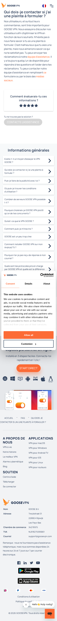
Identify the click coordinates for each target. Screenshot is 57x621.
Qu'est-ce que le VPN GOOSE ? (19, 221)
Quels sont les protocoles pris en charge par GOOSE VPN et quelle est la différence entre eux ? (24, 269)
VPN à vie (7, 447)
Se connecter (9, 486)
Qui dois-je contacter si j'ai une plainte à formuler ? (23, 171)
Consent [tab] (10, 283)
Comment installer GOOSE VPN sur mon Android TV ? (23, 246)
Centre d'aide (9, 476)
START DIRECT (28, 368)
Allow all (28, 335)
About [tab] (46, 283)
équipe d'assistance (39, 56)
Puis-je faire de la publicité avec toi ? (22, 180)
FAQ (23, 418)
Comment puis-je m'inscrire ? (18, 228)
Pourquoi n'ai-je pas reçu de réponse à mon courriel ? (25, 257)
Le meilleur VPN (10, 456)
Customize (27, 344)
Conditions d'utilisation (28, 596)
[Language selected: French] (44, 6)
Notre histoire (9, 451)
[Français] (44, 6)
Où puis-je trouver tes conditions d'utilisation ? (20, 190)
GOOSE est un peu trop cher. (18, 236)
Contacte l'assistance (23, 122)
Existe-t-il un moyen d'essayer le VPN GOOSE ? (22, 160)
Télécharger (8, 481)
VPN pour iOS (35, 457)
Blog (5, 466)
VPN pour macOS (37, 443)
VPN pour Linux (36, 462)
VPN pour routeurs (37, 467)
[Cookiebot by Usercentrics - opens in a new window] (41, 275)
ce (44, 72)
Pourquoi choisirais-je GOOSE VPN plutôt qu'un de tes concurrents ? (24, 212)
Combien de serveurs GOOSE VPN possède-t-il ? (25, 201)
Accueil (8, 418)
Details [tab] (28, 283)
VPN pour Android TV (38, 452)
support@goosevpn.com (40, 536)
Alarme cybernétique (13, 461)
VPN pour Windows (38, 447)
